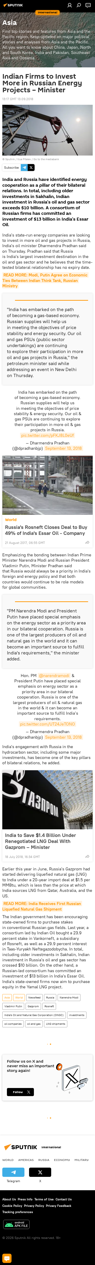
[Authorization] (69, 5)
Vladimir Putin (13, 1006)
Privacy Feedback (58, 1206)
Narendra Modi (69, 997)
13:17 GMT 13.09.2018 (17, 99)
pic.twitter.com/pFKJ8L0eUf (47, 435)
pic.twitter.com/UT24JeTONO (47, 724)
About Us (9, 1199)
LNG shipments (55, 1023)
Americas (26, 1160)
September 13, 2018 (63, 448)
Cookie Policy (12, 1206)
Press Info (25, 1199)
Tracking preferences (17, 1212)
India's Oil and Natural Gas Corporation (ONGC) (34, 1015)
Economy (62, 1160)
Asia (7, 997)
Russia (50, 997)
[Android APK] (16, 1225)
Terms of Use (44, 1199)
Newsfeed (34, 997)
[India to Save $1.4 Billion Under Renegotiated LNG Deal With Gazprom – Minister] (47, 799)
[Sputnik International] (13, 7)
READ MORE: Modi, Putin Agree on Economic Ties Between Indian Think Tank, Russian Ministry (45, 280)
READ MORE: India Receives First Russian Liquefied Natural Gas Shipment (42, 906)
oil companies (13, 1023)
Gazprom (33, 1006)
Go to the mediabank (46, 159)
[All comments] (7, 1258)
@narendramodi (54, 675)
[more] (87, 542)
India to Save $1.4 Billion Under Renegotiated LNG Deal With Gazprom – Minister (40, 841)
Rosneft (49, 1006)
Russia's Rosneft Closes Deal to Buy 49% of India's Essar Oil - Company (46, 530)
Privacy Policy (34, 1206)
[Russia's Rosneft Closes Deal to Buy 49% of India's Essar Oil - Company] (47, 485)
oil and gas (34, 1023)
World (11, 520)
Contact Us (64, 1199)
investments (76, 1015)
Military (81, 1160)
